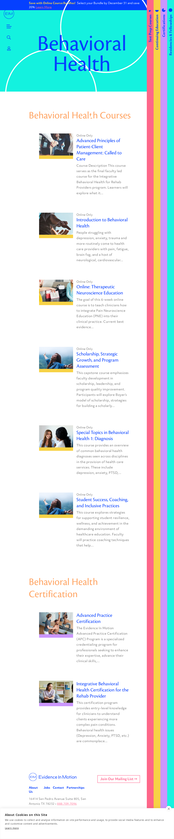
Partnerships (75, 787)
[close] (168, 809)
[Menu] (9, 26)
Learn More (44, 7)
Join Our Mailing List (117, 779)
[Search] (9, 37)
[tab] (150, 419)
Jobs (47, 787)
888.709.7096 (67, 804)
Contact (58, 787)
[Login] (9, 48)
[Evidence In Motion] (8, 13)
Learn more (12, 828)
